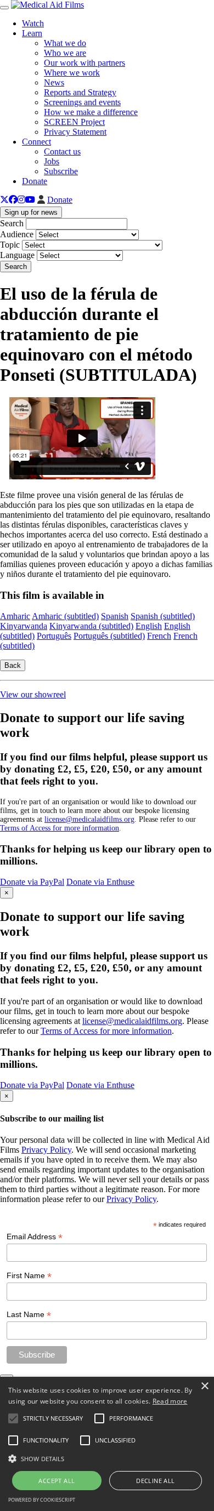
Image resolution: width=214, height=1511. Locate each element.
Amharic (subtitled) (65, 616)
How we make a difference (91, 112)
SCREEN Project (74, 122)
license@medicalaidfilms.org (89, 819)
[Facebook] (13, 199)
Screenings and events (82, 102)
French (159, 635)
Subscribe (61, 171)
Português (54, 635)
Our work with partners (84, 62)
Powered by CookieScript (41, 1499)
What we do (65, 43)
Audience (16, 234)
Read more (170, 1401)
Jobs (51, 161)
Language (17, 255)
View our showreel (33, 694)
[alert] (107, 1444)
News (54, 82)
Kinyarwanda (23, 626)
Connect (36, 141)
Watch (33, 23)
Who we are (65, 53)
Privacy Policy (46, 1149)
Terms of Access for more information (59, 828)
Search (12, 223)
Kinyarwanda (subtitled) (91, 626)
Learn (32, 33)
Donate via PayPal (32, 881)
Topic (10, 244)
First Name (29, 1275)
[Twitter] (4, 199)
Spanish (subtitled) (163, 616)
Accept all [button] (56, 1480)
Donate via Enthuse (100, 881)
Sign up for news (31, 212)
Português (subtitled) (109, 635)
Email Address (35, 1237)
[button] (107, 1458)
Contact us (62, 151)
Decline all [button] (155, 1480)
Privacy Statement (75, 131)
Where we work (72, 72)
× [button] (204, 1386)
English (149, 626)
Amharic (15, 616)
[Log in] (41, 199)
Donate (34, 181)
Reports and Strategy (80, 92)
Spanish (114, 616)
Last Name (29, 1314)
